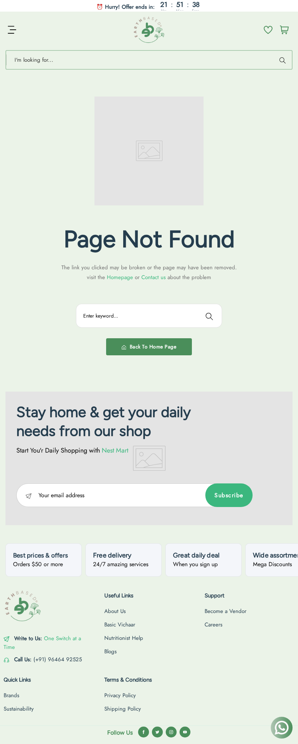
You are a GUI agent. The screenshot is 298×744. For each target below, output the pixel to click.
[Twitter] (157, 732)
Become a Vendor (225, 611)
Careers (213, 625)
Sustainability (19, 709)
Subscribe (228, 495)
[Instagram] (171, 732)
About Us (115, 611)
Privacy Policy (120, 695)
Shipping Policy (122, 709)
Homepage (121, 277)
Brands (11, 695)
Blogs (110, 651)
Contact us (154, 277)
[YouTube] (185, 732)
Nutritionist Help (123, 638)
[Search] (283, 60)
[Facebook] (143, 732)
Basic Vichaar (119, 625)
